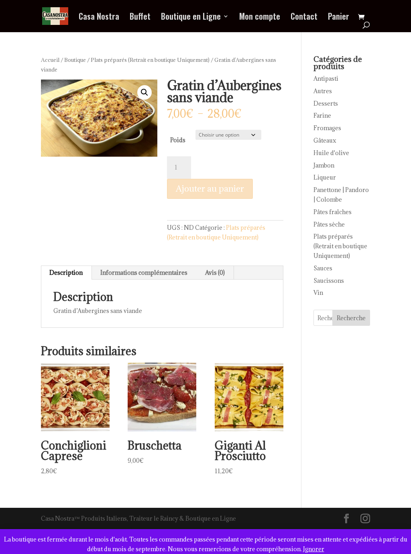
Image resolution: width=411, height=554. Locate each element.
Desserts (325, 103)
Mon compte (259, 17)
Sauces (322, 268)
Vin (318, 292)
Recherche (351, 318)
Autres (322, 91)
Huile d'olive (331, 153)
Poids (177, 140)
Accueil (50, 59)
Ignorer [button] (313, 549)
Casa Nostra (99, 17)
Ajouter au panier (210, 188)
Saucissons (328, 280)
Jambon (323, 165)
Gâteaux (324, 140)
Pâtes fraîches (332, 212)
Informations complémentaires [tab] (143, 272)
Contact (304, 17)
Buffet (140, 17)
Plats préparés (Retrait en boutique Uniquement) (150, 59)
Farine (322, 115)
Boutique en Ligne (191, 17)
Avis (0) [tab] (215, 272)
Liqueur (324, 177)
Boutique (75, 59)
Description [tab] (66, 272)
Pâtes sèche (329, 224)
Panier (338, 17)
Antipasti (325, 78)
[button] (144, 92)
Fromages (327, 128)
